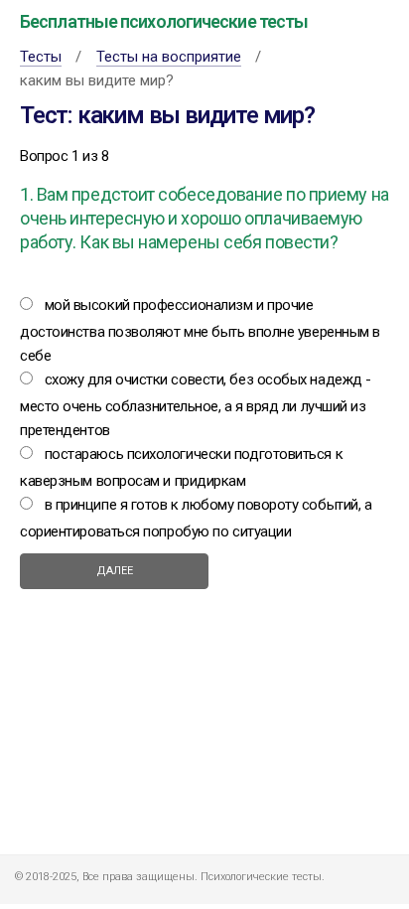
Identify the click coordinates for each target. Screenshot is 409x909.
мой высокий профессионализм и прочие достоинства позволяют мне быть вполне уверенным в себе (200, 330)
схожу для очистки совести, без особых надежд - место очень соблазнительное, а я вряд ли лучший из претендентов (195, 405)
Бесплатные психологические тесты (164, 21)
